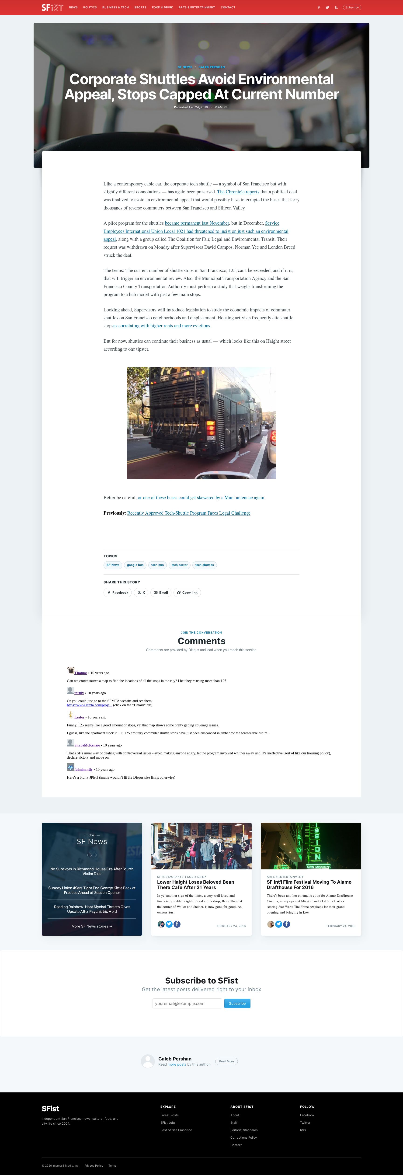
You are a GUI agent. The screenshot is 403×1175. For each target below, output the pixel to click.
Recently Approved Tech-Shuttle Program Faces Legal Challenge (188, 512)
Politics (90, 7)
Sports (140, 7)
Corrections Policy (243, 1137)
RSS (303, 1130)
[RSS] (337, 7)
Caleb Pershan (211, 67)
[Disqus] (201, 723)
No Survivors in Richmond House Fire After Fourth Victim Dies (92, 871)
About (234, 1115)
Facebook (307, 1115)
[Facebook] (319, 7)
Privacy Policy (93, 1165)
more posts (177, 1064)
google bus (135, 565)
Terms (112, 1165)
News (73, 7)
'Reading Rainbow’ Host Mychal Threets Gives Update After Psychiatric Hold (92, 909)
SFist (50, 1108)
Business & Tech (115, 7)
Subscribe (352, 7)
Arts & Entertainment (197, 7)
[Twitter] (327, 7)
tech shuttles (204, 565)
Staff (233, 1122)
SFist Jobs (168, 1122)
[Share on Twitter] (169, 924)
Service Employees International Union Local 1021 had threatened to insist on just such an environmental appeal (196, 231)
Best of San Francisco (176, 1130)
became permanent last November (197, 223)
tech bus (157, 565)
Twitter (305, 1122)
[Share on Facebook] (177, 924)
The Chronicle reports (238, 191)
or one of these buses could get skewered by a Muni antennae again (201, 497)
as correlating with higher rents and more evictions (161, 325)
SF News (185, 67)
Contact (228, 7)
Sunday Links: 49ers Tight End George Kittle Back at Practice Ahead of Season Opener (91, 890)
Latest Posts (169, 1115)
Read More (226, 1061)
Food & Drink (162, 7)
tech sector (180, 565)
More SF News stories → (92, 926)
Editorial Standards (244, 1130)
